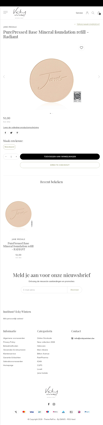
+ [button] (16, 157)
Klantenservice (9, 353)
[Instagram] (54, 404)
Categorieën (44, 331)
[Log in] (87, 13)
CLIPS (39, 365)
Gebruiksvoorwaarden (13, 361)
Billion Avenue (43, 353)
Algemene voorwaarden (14, 338)
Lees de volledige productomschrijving (21, 127)
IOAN (39, 361)
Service (79, 13)
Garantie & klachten (12, 357)
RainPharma (42, 357)
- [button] (6, 157)
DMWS (63, 419)
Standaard (9, 147)
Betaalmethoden (10, 346)
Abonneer (74, 290)
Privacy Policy (9, 342)
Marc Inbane (42, 350)
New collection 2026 (46, 342)
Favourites (81, 47)
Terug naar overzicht (88, 24)
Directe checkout (60, 165)
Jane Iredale (42, 373)
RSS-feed (71, 419)
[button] (5, 12)
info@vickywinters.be (84, 338)
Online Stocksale (44, 338)
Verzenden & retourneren (14, 350)
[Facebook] (48, 404)
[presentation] (4, 76)
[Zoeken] (93, 13)
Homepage (8, 365)
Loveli (39, 369)
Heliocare (41, 346)
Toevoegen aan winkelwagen (60, 156)
